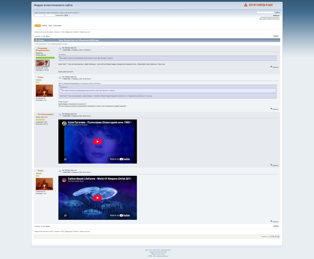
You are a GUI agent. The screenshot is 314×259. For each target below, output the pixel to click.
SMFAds (153, 254)
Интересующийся (46, 114)
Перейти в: (265, 236)
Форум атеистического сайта (53, 5)
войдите (62, 12)
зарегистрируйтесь (73, 12)
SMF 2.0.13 (148, 250)
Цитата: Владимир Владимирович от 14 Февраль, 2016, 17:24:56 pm (80, 83)
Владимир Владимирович (43, 49)
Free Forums (161, 254)
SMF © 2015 (156, 250)
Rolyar (40, 77)
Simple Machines (165, 250)
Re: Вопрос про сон (69, 48)
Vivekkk (75, 32)
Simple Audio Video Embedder (158, 252)
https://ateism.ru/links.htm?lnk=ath (269, 19)
